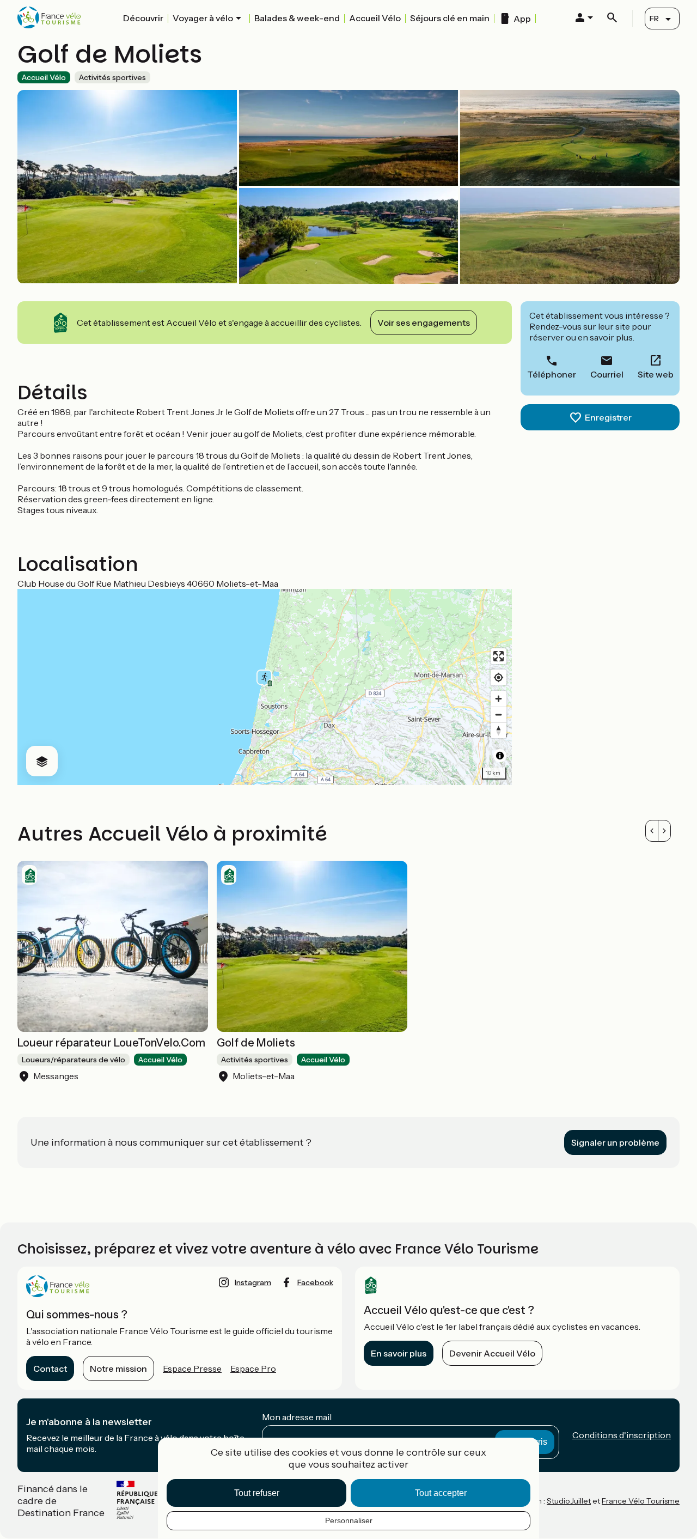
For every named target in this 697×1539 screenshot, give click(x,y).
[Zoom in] (498, 699)
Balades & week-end (297, 18)
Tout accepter (441, 1493)
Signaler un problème (615, 1142)
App (522, 18)
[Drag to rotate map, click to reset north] (498, 730)
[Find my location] (498, 677)
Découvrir (143, 18)
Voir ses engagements (423, 322)
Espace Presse (192, 1368)
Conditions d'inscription (621, 1434)
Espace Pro (253, 1368)
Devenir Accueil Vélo (492, 1353)
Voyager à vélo (203, 18)
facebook (315, 1282)
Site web (656, 374)
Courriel (606, 374)
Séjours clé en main (450, 18)
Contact (50, 1368)
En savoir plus (398, 1353)
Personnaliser (348, 1520)
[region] (264, 687)
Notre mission (118, 1368)
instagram (253, 1282)
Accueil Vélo (375, 18)
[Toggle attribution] (499, 755)
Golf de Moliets (256, 1042)
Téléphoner (551, 374)
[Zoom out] (498, 714)
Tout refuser (256, 1493)
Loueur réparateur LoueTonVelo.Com (111, 1042)
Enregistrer (608, 417)
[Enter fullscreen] (498, 656)
